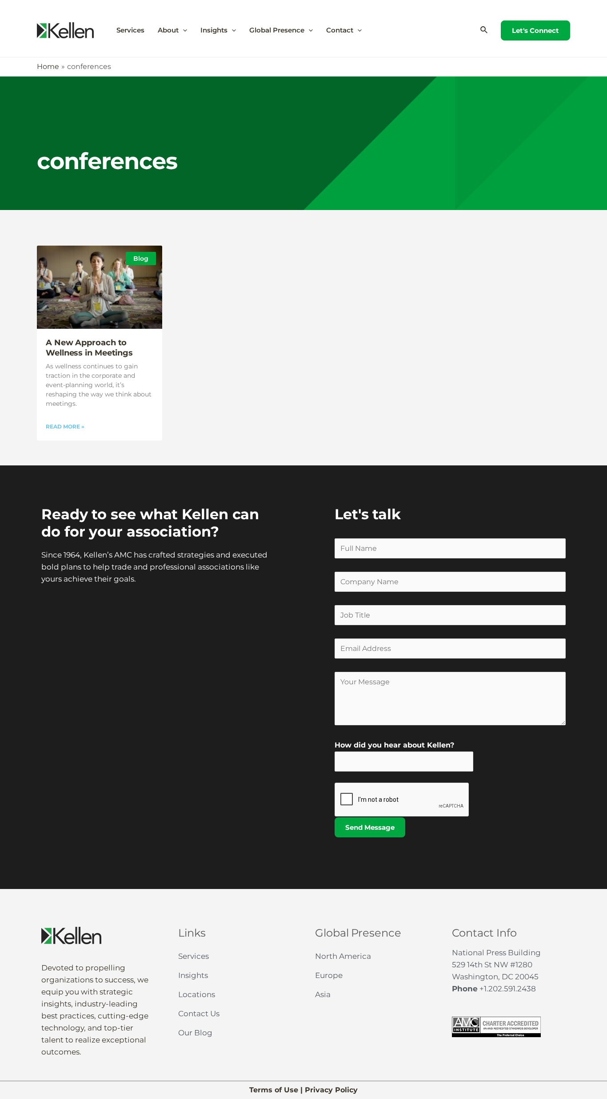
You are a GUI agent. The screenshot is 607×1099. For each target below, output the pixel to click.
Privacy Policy (331, 1090)
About (168, 30)
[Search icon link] (484, 30)
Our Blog (195, 1032)
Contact (339, 30)
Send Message (370, 827)
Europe (329, 975)
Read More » (65, 426)
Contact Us (199, 1013)
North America (343, 956)
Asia (323, 994)
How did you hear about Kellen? (394, 745)
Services (130, 30)
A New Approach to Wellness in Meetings (89, 348)
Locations (196, 994)
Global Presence (276, 30)
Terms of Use (273, 1090)
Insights (214, 30)
